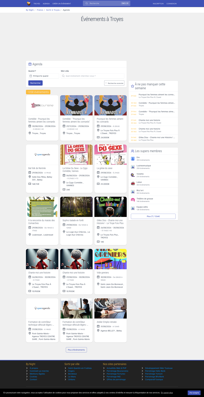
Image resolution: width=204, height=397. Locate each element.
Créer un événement (61, 4)
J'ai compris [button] (194, 393)
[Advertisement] (102, 43)
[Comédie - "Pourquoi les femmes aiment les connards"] (76, 105)
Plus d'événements (76, 350)
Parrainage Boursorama (117, 371)
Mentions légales (37, 374)
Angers (71, 371)
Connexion (171, 4)
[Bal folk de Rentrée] (42, 155)
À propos (34, 368)
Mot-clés (65, 71)
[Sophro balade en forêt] (76, 207)
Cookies (33, 376)
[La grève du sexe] (110, 155)
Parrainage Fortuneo (116, 374)
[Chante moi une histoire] (42, 259)
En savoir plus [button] (167, 393)
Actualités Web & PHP (116, 368)
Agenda (46, 4)
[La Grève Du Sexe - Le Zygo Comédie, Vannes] (76, 155)
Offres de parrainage (116, 379)
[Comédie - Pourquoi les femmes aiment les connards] (42, 105)
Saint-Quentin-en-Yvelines (80, 368)
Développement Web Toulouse (158, 368)
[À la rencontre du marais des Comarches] (42, 207)
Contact (33, 379)
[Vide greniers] (110, 259)
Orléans (71, 379)
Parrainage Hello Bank (155, 371)
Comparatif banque (154, 379)
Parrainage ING (114, 376)
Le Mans (72, 376)
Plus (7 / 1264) (153, 216)
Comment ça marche (39, 371)
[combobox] (106, 3)
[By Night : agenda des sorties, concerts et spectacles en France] (29, 3)
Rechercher (35, 83)
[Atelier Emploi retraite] (110, 308)
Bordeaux (72, 374)
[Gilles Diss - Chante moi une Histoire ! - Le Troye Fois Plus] (110, 207)
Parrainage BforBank (154, 376)
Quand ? (32, 71)
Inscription (158, 4)
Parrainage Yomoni (153, 374)
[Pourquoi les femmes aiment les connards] (110, 105)
